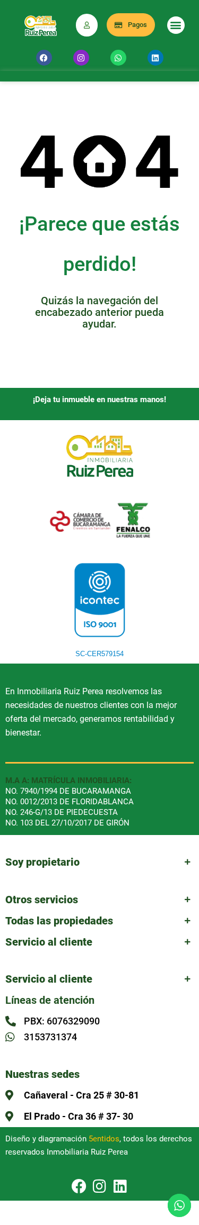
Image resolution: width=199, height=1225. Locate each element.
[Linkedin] (155, 58)
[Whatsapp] (118, 58)
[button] (176, 25)
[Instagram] (81, 58)
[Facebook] (44, 58)
